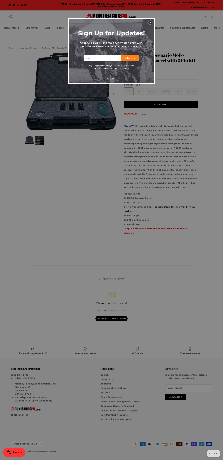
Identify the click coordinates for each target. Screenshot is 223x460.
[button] (150, 22)
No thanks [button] (111, 78)
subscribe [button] (130, 58)
